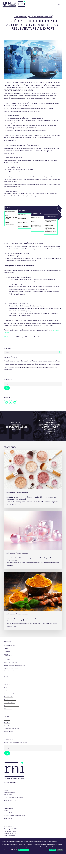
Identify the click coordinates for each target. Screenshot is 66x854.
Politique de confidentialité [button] (11, 728)
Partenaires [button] (7, 651)
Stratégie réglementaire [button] (10, 662)
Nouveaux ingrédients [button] (10, 694)
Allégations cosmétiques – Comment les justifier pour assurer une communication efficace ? (32, 361)
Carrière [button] (6, 654)
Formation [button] (7, 659)
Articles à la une (11, 492)
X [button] (64, 839)
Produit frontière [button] (8, 697)
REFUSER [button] (60, 850)
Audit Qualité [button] (7, 674)
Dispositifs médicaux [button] (9, 702)
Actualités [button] (7, 722)
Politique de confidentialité (10, 850)
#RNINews (7, 337)
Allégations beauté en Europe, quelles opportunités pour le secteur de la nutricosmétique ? (32, 364)
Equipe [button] (6, 648)
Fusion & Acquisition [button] (9, 671)
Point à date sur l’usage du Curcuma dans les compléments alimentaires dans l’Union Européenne (30, 368)
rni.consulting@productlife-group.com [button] (14, 815)
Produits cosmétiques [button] (10, 700)
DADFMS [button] (6, 688)
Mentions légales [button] (8, 731)
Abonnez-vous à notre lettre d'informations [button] (15, 742)
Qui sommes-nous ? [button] (9, 645)
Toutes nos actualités (20, 16)
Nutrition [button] (6, 691)
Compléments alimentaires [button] (11, 706)
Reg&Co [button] (6, 677)
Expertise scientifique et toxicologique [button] (14, 665)
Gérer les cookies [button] (23, 850)
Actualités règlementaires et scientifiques (40, 16)
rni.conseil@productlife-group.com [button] (13, 797)
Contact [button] (6, 725)
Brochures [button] (7, 719)
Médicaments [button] (8, 708)
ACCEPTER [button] (52, 850)
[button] (63, 4)
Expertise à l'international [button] (11, 668)
